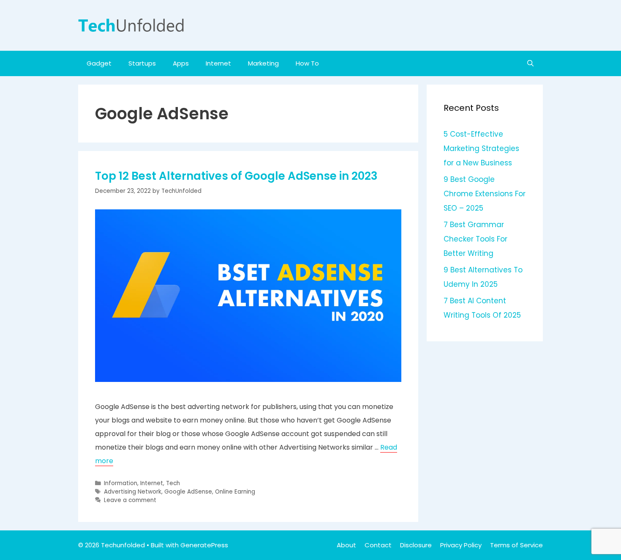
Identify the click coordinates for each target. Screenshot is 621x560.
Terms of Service (516, 545)
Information (120, 483)
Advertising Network (132, 492)
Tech (173, 483)
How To (307, 63)
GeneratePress (204, 545)
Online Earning (235, 492)
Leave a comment (130, 500)
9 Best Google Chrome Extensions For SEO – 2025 (485, 193)
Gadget (99, 63)
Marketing (263, 63)
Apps (181, 63)
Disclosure (416, 545)
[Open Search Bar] (530, 63)
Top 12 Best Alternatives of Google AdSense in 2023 (236, 176)
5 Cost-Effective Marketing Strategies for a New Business (481, 148)
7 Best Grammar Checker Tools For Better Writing (475, 239)
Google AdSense (188, 492)
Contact (378, 545)
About (346, 545)
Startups (142, 63)
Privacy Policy (461, 545)
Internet (218, 63)
